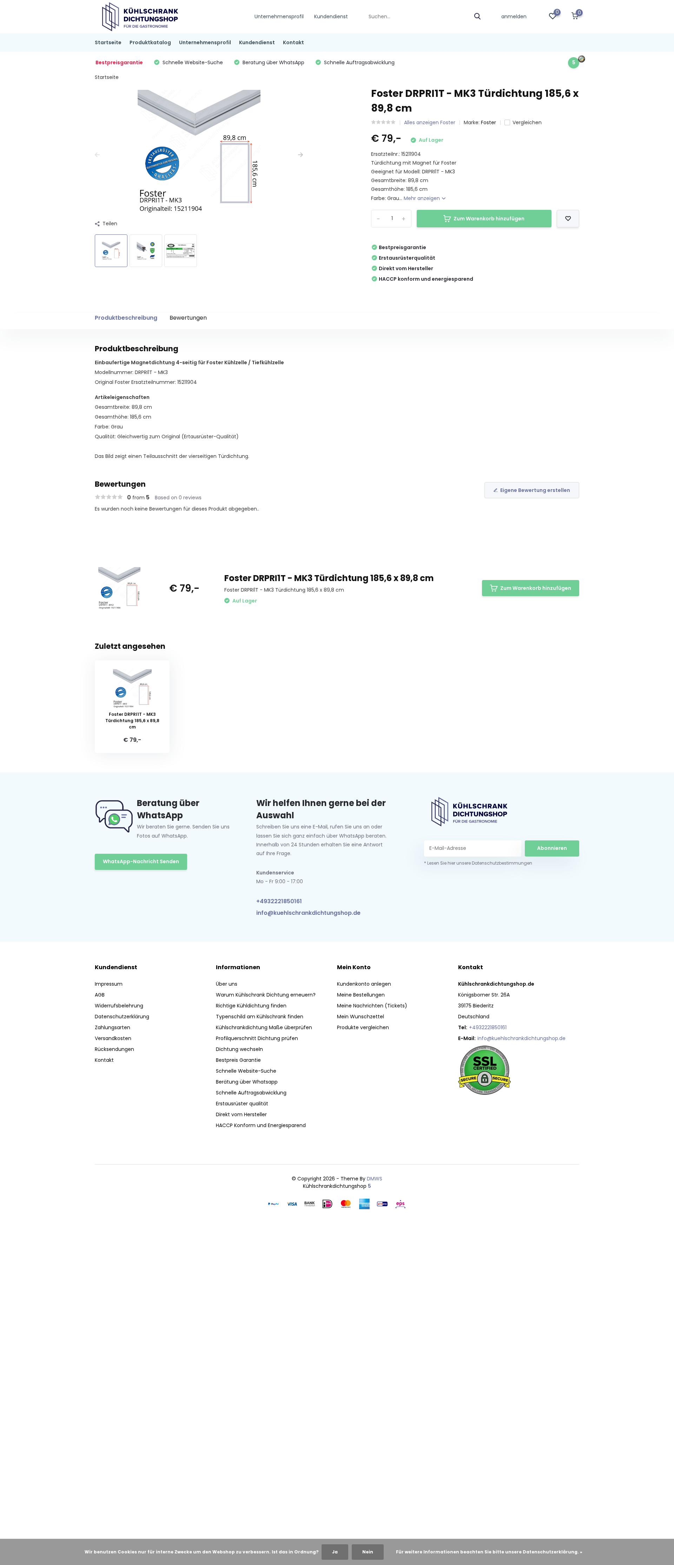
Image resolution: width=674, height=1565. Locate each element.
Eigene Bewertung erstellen (535, 490)
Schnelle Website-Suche (246, 1070)
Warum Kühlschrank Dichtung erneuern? (266, 994)
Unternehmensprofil (279, 16)
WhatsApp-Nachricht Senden (141, 861)
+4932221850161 (279, 901)
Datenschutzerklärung (122, 1016)
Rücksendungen (114, 1049)
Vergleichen (527, 122)
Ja (335, 1552)
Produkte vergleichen (363, 1027)
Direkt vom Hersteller (241, 1114)
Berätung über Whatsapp (247, 1081)
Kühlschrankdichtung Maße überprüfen (264, 1027)
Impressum (109, 983)
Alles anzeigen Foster (429, 122)
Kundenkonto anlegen (364, 983)
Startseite (108, 42)
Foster (488, 122)
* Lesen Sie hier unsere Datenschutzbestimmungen (478, 863)
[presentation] (97, 155)
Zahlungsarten (112, 1027)
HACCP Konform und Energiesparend (261, 1125)
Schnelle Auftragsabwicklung (251, 1092)
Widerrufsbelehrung (119, 1005)
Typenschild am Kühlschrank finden (259, 1016)
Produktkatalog (150, 42)
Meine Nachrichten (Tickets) (372, 1005)
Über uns (226, 983)
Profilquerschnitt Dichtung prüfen (257, 1038)
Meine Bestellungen (361, 994)
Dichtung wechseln (239, 1049)
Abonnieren (552, 848)
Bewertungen (188, 318)
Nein (367, 1552)
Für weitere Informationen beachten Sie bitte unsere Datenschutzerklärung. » (489, 1552)
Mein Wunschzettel (360, 1016)
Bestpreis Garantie (238, 1060)
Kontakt (293, 42)
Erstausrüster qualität (242, 1103)
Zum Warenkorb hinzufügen (489, 218)
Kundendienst (331, 16)
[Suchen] (478, 17)
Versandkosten (113, 1038)
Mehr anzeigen (422, 198)
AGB (100, 994)
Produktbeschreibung (126, 318)
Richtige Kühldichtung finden (251, 1005)
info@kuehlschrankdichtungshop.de (308, 913)
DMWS (374, 1178)
